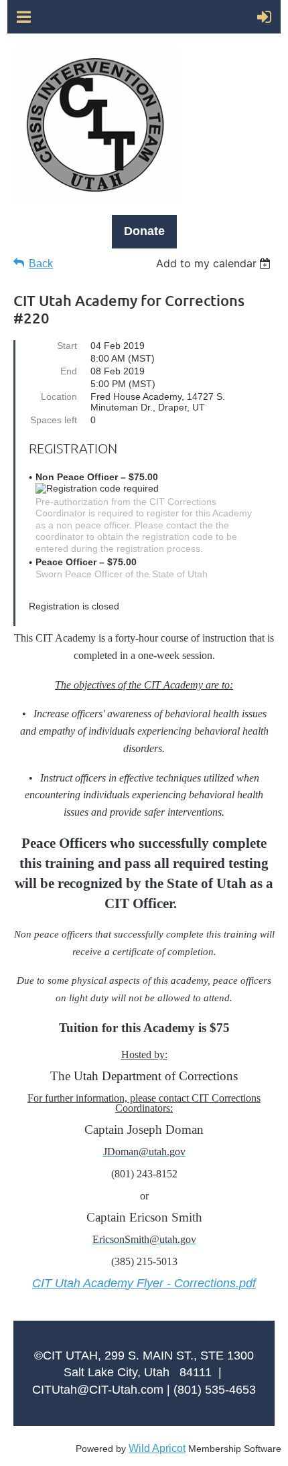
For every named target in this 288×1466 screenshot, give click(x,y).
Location (59, 396)
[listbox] (215, 263)
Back (41, 263)
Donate (144, 231)
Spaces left (53, 420)
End (68, 371)
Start (67, 345)
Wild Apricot (157, 1448)
